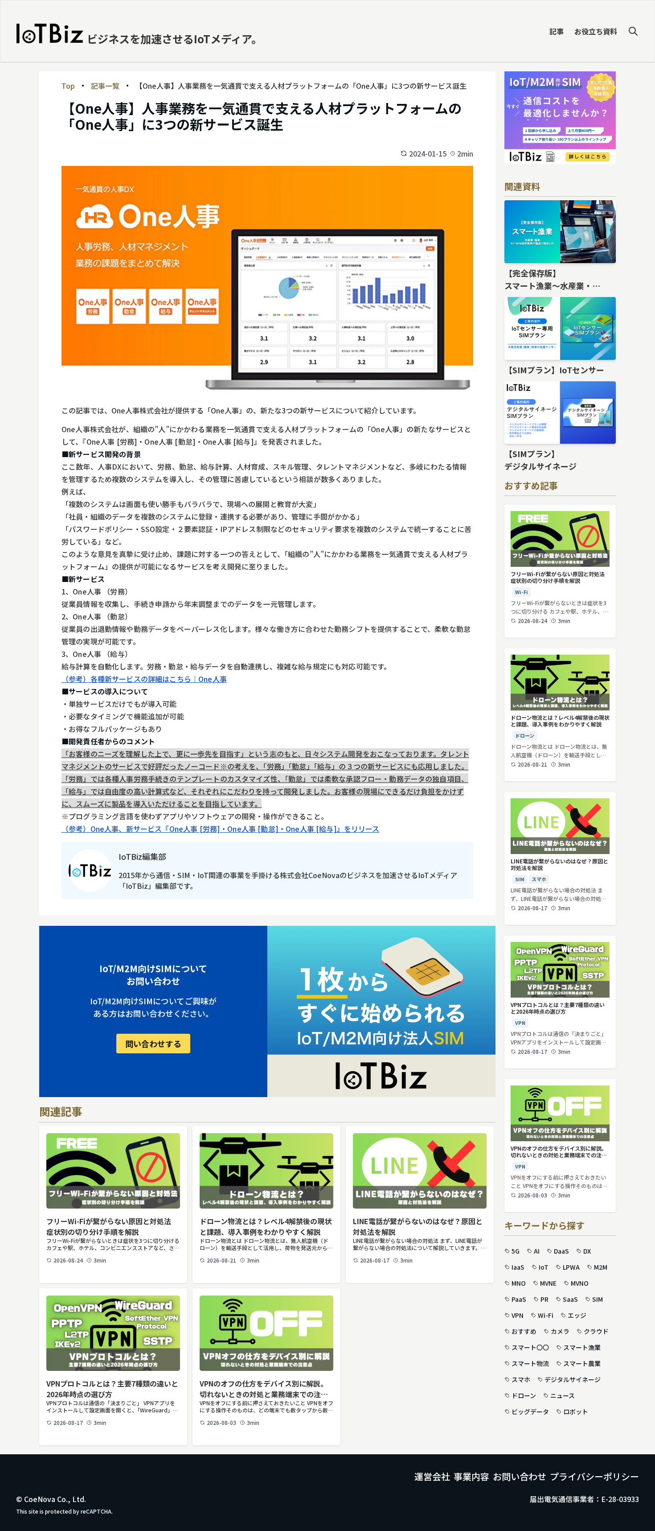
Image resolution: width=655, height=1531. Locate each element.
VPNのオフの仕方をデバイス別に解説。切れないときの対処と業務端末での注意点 (264, 1388)
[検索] (633, 31)
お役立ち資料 (595, 31)
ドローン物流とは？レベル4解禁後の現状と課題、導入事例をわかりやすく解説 (266, 1226)
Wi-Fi (521, 591)
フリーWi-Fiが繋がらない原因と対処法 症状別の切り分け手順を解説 (112, 1226)
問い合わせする (153, 1043)
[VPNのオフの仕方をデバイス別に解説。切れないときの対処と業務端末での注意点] (266, 1333)
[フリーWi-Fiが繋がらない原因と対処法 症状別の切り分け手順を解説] (113, 1171)
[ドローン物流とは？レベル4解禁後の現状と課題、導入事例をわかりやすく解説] (266, 1171)
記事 (556, 31)
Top (68, 85)
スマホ (539, 879)
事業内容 (471, 1476)
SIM (519, 879)
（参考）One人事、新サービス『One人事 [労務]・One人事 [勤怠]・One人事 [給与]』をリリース (220, 828)
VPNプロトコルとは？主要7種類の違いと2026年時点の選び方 (112, 1388)
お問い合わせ (519, 1476)
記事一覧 (105, 85)
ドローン (524, 735)
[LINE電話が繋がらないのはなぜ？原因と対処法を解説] (420, 1171)
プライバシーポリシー (594, 1476)
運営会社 (432, 1476)
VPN (520, 1022)
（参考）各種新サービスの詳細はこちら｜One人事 (144, 678)
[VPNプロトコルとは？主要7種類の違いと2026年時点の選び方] (113, 1333)
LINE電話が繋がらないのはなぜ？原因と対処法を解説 (418, 1226)
